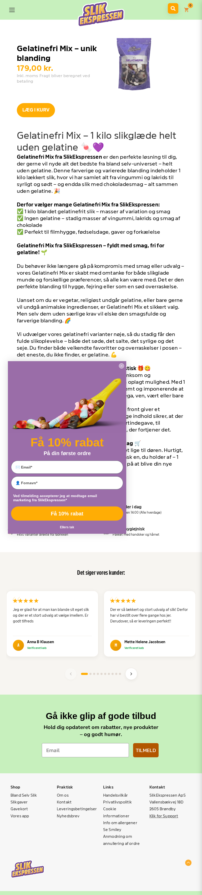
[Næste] (131, 674)
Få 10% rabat (67, 513)
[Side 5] (101, 674)
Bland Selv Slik (24, 795)
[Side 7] (109, 674)
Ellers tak (67, 527)
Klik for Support (163, 816)
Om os (63, 795)
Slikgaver (19, 802)
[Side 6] (105, 674)
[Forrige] (71, 674)
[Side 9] (116, 674)
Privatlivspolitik (117, 802)
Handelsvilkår (115, 795)
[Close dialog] (121, 366)
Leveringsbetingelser (77, 809)
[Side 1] (84, 674)
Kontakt (64, 802)
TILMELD (146, 750)
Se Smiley (112, 830)
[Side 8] (113, 674)
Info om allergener (120, 823)
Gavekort (19, 809)
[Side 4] (98, 674)
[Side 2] (90, 674)
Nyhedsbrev (68, 816)
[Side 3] (94, 674)
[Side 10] (120, 674)
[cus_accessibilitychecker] (101, 14)
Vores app (20, 816)
